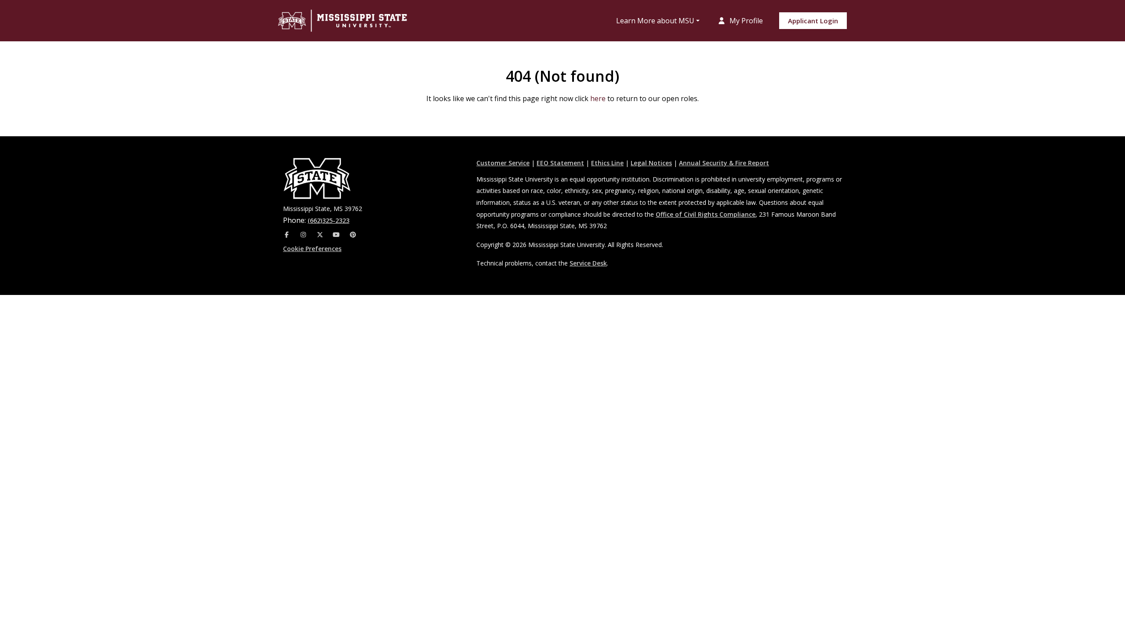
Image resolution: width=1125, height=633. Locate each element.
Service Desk (588, 263)
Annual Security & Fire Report (724, 163)
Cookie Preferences (312, 248)
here (598, 98)
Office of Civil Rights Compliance (705, 214)
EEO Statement (560, 163)
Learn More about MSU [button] (655, 20)
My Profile (745, 20)
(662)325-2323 (328, 220)
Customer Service (503, 163)
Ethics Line (607, 163)
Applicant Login (813, 20)
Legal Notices (651, 163)
